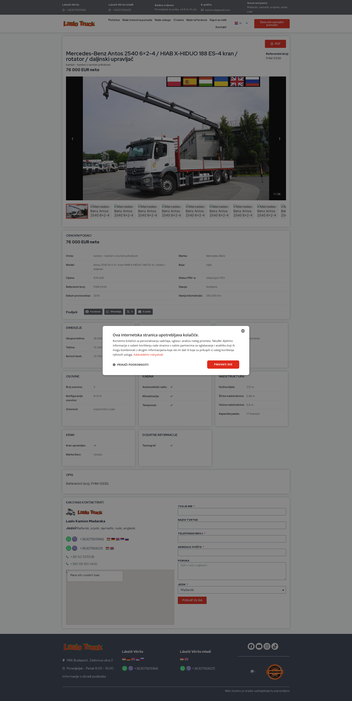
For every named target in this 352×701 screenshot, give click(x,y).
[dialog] (176, 350)
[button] (131, 365)
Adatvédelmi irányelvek (148, 354)
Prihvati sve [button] (223, 364)
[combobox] (243, 331)
